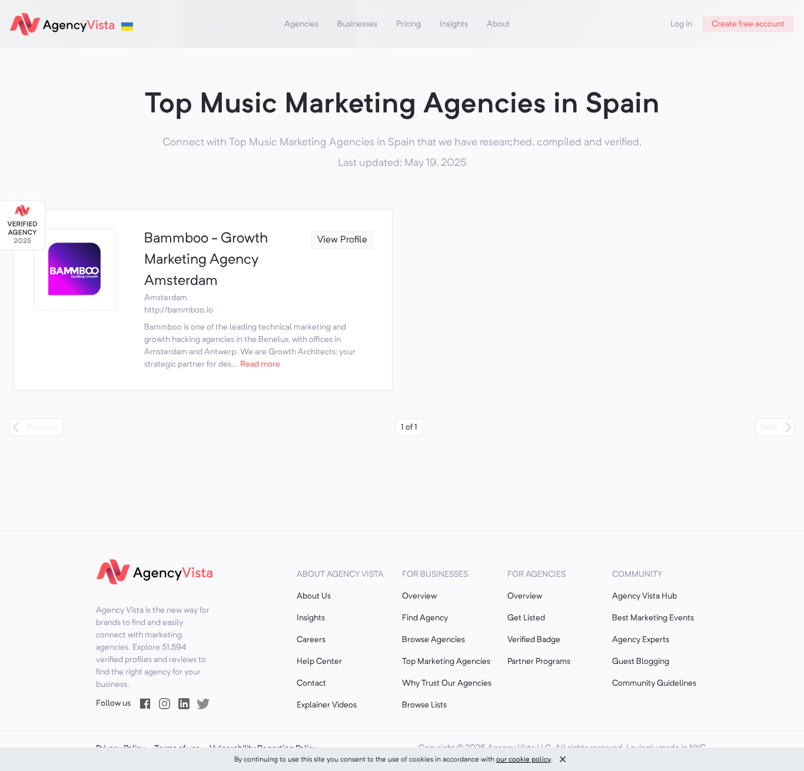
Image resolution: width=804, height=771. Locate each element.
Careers (311, 640)
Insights (454, 24)
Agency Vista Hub (644, 596)
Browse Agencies (433, 640)
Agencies (301, 24)
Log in (681, 24)
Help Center (319, 661)
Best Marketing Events (653, 618)
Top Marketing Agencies (446, 661)
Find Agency (425, 618)
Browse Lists (424, 705)
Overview (419, 596)
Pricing (408, 24)
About (498, 24)
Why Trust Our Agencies (446, 683)
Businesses (357, 24)
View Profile (342, 240)
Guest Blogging (640, 661)
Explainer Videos (327, 705)
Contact (311, 683)
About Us (314, 596)
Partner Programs (538, 661)
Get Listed (526, 618)
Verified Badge (533, 640)
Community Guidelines (654, 683)
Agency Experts (640, 640)
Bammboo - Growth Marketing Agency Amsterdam (206, 260)
